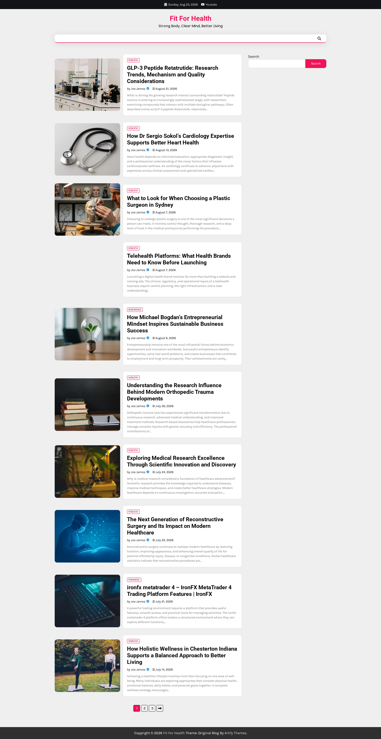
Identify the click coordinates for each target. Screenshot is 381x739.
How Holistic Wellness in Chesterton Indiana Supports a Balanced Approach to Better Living (182, 655)
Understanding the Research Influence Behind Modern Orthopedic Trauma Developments (174, 392)
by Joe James (136, 89)
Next (160, 708)
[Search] (319, 38)
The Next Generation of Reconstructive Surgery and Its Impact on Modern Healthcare (175, 526)
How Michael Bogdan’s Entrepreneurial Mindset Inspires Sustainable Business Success (175, 324)
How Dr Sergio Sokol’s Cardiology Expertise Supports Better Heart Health (180, 139)
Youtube (211, 4)
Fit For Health (190, 18)
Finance (134, 579)
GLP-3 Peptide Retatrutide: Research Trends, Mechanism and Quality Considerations (172, 74)
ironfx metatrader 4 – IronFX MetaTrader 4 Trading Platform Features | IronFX (179, 590)
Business (135, 309)
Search (253, 56)
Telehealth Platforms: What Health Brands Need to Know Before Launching (179, 259)
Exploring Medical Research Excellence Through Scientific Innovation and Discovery (181, 461)
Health (133, 60)
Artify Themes (235, 733)
